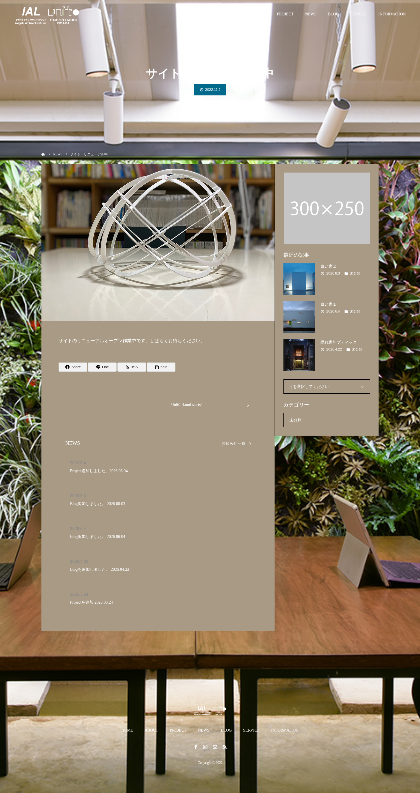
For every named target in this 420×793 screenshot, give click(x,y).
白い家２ (329, 266)
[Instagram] (205, 747)
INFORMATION (392, 14)
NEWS (311, 14)
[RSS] (224, 747)
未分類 (355, 273)
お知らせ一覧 (233, 444)
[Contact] (215, 747)
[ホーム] (43, 154)
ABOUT (258, 14)
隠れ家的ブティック (339, 342)
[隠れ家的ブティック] (299, 355)
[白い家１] (299, 317)
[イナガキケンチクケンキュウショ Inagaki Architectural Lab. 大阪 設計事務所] (47, 14)
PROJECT (285, 14)
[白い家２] (299, 279)
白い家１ (329, 304)
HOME (234, 14)
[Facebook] (195, 747)
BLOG (333, 14)
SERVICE (358, 14)
